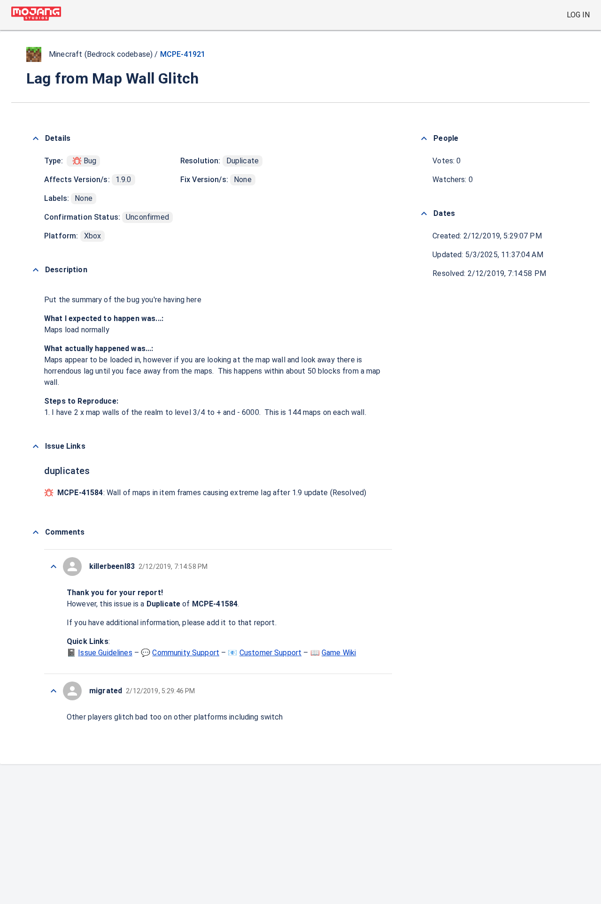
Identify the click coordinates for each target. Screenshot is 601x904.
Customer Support (270, 652)
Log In (578, 14)
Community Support (185, 652)
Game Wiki (339, 652)
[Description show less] (35, 269)
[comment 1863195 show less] (53, 691)
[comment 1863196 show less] (53, 566)
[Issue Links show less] (35, 446)
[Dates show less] (424, 213)
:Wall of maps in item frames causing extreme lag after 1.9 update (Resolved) (211, 492)
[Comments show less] (35, 532)
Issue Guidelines (105, 652)
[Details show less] (35, 138)
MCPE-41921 (183, 54)
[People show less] (424, 138)
